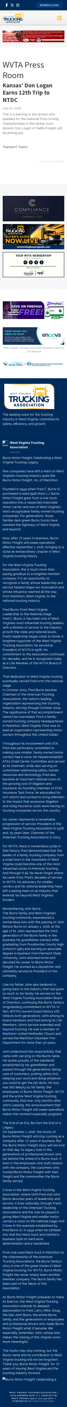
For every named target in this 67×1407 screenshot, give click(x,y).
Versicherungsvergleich (56, 161)
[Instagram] (17, 5)
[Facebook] (6, 5)
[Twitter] (12, 5)
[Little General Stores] (33, 36)
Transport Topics (15, 147)
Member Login (49, 5)
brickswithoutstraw (41, 1401)
